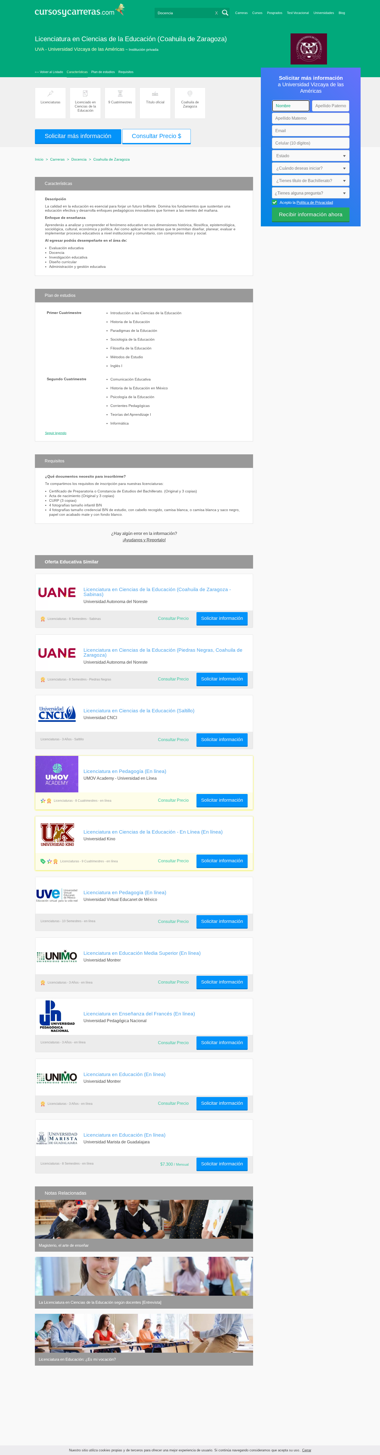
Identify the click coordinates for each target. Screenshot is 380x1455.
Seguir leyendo (55, 433)
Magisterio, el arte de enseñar (64, 1245)
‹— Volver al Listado (49, 72)
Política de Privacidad (315, 202)
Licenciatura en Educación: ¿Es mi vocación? (77, 1359)
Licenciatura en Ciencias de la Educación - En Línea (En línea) (153, 832)
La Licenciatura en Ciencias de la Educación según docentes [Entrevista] (100, 1302)
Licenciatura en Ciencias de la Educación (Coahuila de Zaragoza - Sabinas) (157, 591)
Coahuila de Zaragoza (111, 159)
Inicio (39, 159)
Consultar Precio (173, 861)
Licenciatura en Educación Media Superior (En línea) (142, 953)
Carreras (241, 13)
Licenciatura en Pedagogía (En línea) (124, 771)
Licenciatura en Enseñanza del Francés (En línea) (139, 1013)
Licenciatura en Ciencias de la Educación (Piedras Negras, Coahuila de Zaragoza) (162, 652)
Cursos (257, 13)
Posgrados (274, 13)
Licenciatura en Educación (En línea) (124, 1074)
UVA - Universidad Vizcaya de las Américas (79, 49)
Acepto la (306, 202)
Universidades (324, 13)
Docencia (79, 159)
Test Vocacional (298, 13)
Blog (342, 13)
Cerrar (306, 1450)
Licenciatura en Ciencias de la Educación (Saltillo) (138, 710)
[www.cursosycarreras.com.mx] (80, 11)
